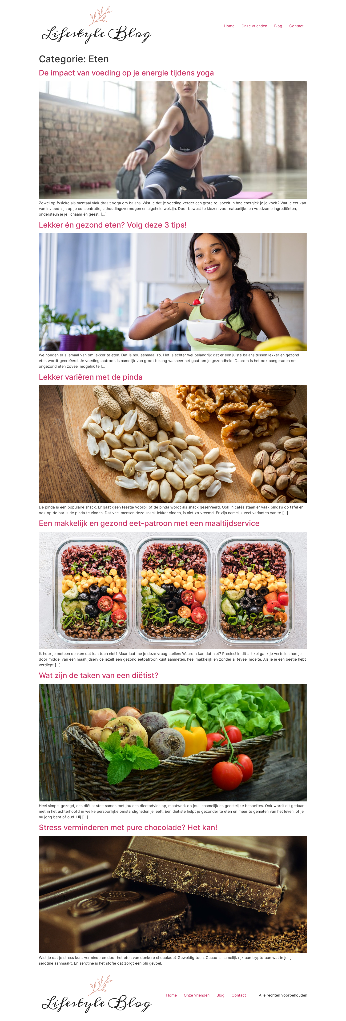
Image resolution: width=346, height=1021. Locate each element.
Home (229, 26)
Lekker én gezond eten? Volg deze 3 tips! (113, 224)
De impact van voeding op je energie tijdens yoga (126, 72)
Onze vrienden (254, 26)
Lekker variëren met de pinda (91, 377)
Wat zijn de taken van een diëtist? (98, 675)
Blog (278, 26)
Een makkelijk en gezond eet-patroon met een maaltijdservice (149, 523)
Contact (296, 26)
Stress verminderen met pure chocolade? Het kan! (128, 827)
